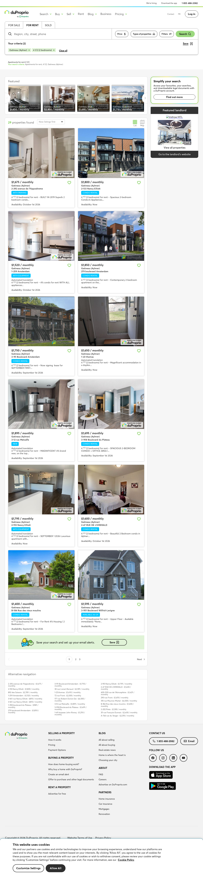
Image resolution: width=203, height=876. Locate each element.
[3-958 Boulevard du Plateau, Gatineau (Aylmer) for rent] (111, 404)
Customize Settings (28, 868)
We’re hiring (151, 3)
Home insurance (107, 798)
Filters (165, 34)
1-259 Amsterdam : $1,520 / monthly (23, 695)
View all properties (174, 147)
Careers (102, 779)
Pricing (51, 744)
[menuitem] (72, 742)
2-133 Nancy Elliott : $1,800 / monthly (23, 689)
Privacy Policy (103, 837)
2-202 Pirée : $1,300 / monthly (113, 709)
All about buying (107, 744)
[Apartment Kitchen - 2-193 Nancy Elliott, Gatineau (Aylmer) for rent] (41, 489)
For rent (32, 25)
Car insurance (105, 803)
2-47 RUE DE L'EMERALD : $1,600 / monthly (116, 688)
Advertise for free (57, 793)
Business (105, 14)
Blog (102, 733)
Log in (191, 14)
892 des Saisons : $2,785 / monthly (23, 692)
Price (119, 34)
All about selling (106, 739)
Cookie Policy (126, 859)
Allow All (55, 868)
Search (183, 34)
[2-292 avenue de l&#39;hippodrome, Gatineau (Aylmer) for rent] (41, 153)
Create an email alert (58, 774)
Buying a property (61, 757)
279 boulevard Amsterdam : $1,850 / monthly (23, 711)
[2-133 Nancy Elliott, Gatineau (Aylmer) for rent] (111, 153)
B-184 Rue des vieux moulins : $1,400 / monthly (117, 705)
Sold (48, 25)
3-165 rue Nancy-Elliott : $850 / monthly (25, 699)
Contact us (157, 733)
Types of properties (142, 34)
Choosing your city (108, 760)
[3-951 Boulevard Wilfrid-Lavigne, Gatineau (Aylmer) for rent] (111, 575)
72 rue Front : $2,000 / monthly (68, 695)
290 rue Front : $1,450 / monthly (114, 697)
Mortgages (104, 809)
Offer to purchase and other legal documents (71, 779)
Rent (81, 14)
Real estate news (107, 750)
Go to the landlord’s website (174, 154)
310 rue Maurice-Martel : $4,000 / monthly (119, 701)
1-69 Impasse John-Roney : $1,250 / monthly (70, 713)
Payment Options (57, 750)
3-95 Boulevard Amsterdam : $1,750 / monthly (70, 685)
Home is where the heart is (112, 755)
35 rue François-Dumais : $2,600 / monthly (119, 712)
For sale (14, 25)
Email (191, 741)
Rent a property (59, 787)
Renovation (104, 814)
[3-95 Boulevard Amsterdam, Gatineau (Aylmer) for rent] (41, 321)
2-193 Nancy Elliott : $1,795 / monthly (116, 684)
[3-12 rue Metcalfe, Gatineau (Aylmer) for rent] (41, 404)
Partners (105, 792)
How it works (54, 739)
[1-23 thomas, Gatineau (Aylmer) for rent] (111, 321)
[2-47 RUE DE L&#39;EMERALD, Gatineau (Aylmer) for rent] (111, 489)
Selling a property (61, 733)
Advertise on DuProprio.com (113, 784)
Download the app (169, 3)
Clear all (63, 50)
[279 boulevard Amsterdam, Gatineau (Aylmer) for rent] (111, 236)
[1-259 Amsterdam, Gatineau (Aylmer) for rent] (41, 236)
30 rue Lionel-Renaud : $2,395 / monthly (72, 689)
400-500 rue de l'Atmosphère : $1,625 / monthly (117, 693)
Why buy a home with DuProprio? (65, 769)
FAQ (101, 774)
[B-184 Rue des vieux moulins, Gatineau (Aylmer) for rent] (41, 575)
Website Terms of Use (79, 837)
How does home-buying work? (63, 764)
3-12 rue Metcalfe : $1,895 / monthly (70, 704)
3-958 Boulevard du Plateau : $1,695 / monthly (71, 708)
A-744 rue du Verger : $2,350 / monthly (117, 715)
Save (112, 642)
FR (179, 14)
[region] (101, 857)
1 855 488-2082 (190, 3)
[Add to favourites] (69, 182)
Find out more (174, 97)
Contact (170, 14)
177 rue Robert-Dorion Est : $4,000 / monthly (70, 700)
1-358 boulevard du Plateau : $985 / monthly (23, 706)
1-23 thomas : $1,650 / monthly (68, 692)
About (103, 767)
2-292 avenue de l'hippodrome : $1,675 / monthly (25, 685)
